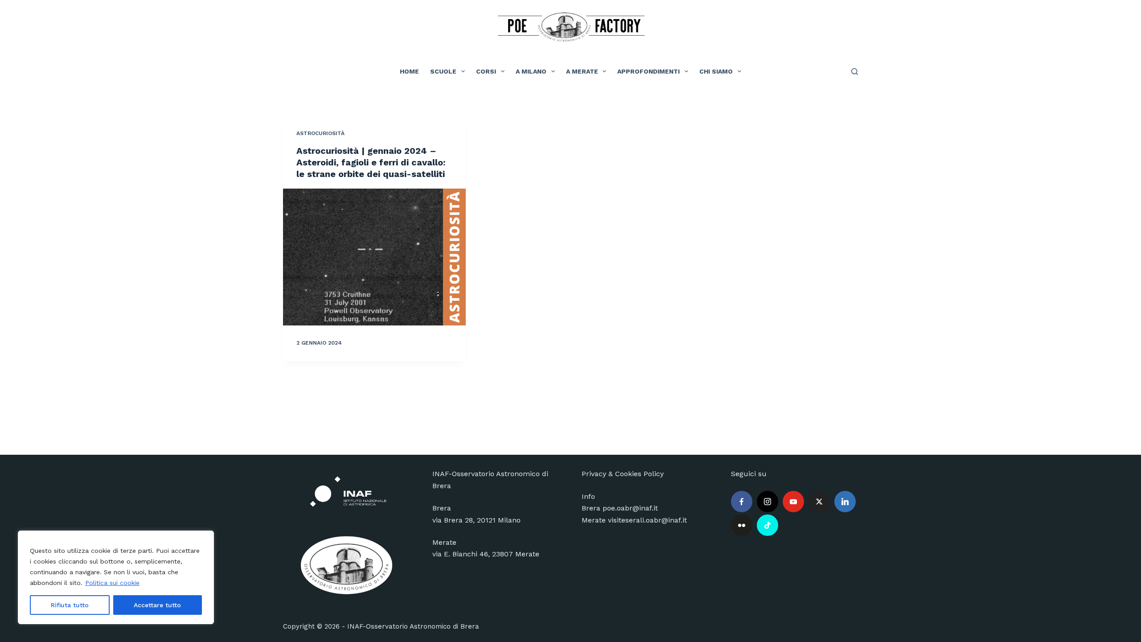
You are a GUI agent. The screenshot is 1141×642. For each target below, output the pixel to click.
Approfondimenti (648, 71)
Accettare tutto (157, 605)
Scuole (443, 71)
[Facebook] (741, 501)
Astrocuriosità (320, 133)
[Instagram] (767, 501)
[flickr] (741, 525)
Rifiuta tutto (70, 605)
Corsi (486, 71)
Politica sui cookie (112, 582)
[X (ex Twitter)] (819, 501)
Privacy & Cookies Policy (623, 473)
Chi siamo (716, 71)
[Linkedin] (845, 501)
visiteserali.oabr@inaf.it (647, 520)
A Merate (582, 71)
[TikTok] (767, 525)
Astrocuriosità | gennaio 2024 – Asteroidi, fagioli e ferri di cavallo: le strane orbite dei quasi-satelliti (370, 162)
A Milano (531, 71)
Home (409, 71)
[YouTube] (793, 501)
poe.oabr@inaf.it (630, 508)
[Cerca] (854, 71)
